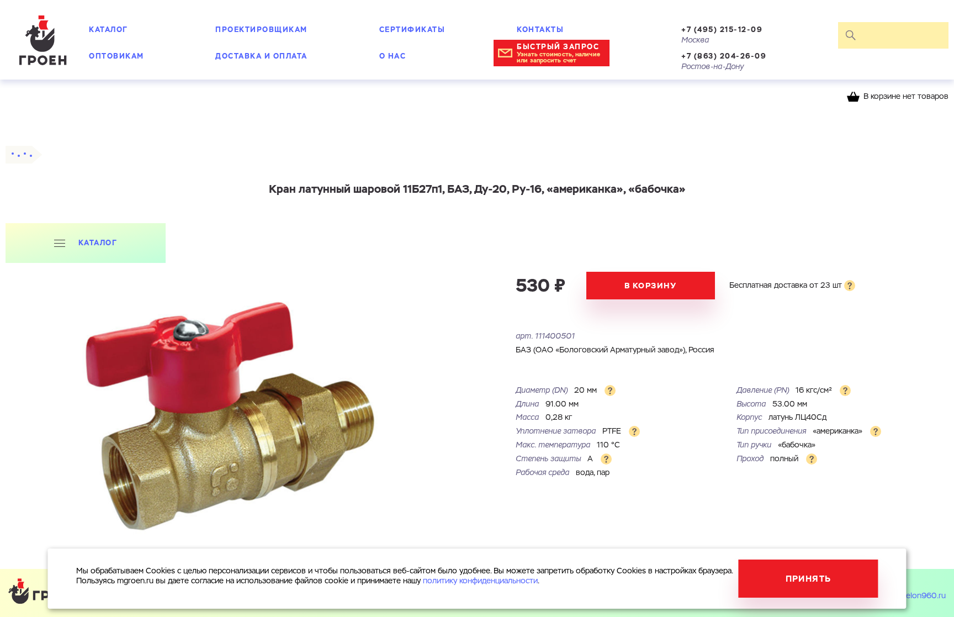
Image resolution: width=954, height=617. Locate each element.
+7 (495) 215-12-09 (721, 29)
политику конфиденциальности (480, 581)
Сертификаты (412, 29)
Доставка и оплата (261, 56)
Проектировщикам (261, 29)
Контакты (540, 29)
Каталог (108, 29)
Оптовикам (116, 56)
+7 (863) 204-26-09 (723, 56)
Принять (808, 578)
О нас (392, 56)
